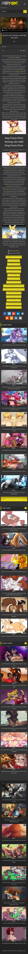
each (12, 169)
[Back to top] (23, 949)
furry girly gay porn (14, 264)
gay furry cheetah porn (14, 267)
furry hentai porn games (14, 292)
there (16, 61)
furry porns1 (16, 250)
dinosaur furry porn (14, 278)
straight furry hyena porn (14, 307)
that (17, 76)
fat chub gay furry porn (14, 282)
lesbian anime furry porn (14, 303)
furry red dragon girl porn (14, 256)
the (12, 59)
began (7, 189)
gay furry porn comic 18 (14, 296)
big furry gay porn (14, 260)
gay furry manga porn (14, 271)
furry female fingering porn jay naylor (14, 289)
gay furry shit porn (14, 274)
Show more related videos (14, 499)
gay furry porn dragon (14, 300)
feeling (17, 71)
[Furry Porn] (11, 3)
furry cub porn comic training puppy (14, 285)
